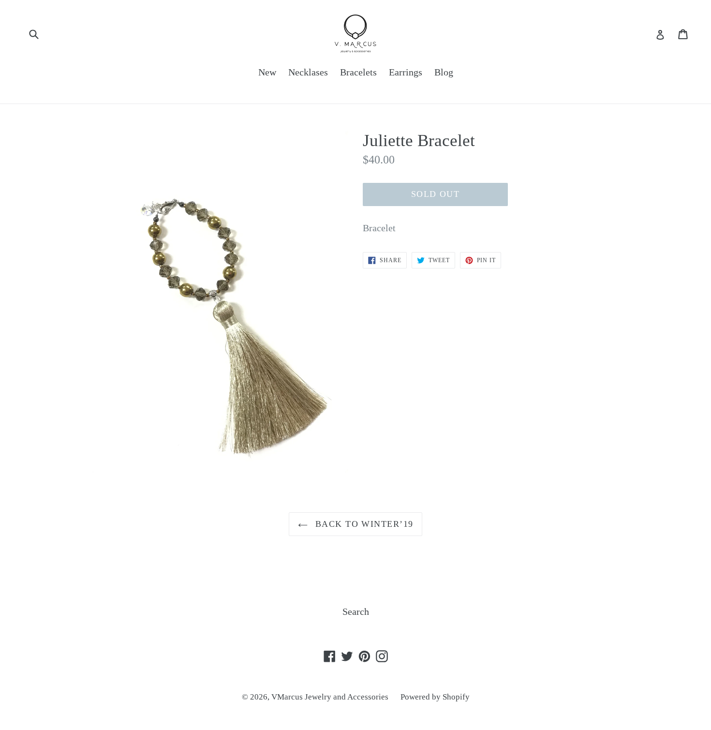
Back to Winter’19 (363, 524)
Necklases (308, 72)
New (267, 72)
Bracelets (358, 72)
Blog (443, 72)
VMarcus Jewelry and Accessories (329, 696)
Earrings (405, 72)
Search (355, 611)
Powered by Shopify (435, 696)
